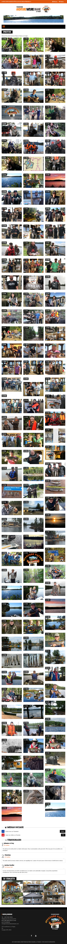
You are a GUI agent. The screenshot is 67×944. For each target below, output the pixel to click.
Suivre (62, 831)
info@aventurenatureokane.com (10, 923)
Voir (4, 39)
